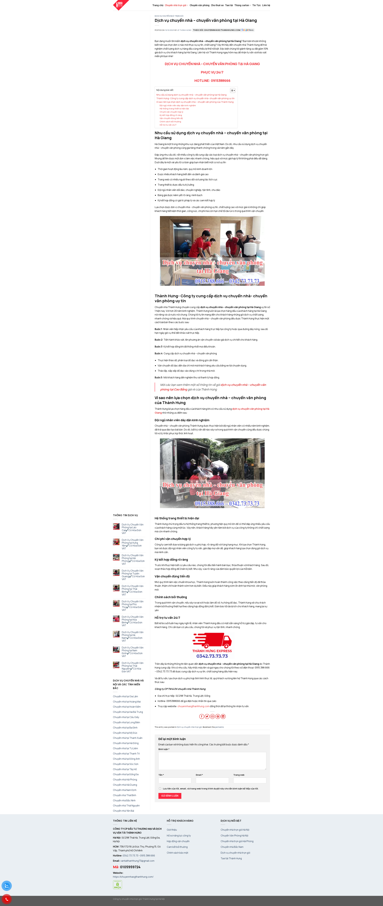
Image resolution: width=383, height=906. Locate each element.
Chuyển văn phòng (199, 5)
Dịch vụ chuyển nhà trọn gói (169, 16)
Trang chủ (157, 5)
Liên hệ (266, 5)
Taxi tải (229, 5)
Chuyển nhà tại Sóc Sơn (125, 764)
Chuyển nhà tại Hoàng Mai (127, 701)
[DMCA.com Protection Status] (117, 884)
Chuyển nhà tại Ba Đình (125, 727)
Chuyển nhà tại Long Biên (126, 722)
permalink (219, 727)
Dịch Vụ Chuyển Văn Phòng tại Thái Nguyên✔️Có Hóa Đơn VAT (132, 667)
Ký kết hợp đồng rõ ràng (171, 115)
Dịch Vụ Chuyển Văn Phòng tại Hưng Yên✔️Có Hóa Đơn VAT (132, 544)
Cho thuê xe (217, 5)
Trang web (238, 774)
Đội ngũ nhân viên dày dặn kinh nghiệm (178, 105)
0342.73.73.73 (130, 855)
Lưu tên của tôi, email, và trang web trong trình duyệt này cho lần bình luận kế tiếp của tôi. (211, 788)
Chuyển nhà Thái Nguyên (126, 805)
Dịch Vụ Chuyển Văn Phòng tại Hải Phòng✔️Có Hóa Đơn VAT (133, 559)
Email (199, 774)
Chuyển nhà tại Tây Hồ (125, 769)
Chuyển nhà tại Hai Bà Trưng (128, 712)
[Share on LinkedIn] (223, 716)
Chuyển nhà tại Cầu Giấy (126, 717)
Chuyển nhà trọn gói (175, 5)
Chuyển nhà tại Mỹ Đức (125, 732)
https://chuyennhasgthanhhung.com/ (133, 876)
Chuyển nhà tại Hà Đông (126, 743)
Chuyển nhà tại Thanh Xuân (127, 738)
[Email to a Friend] (212, 716)
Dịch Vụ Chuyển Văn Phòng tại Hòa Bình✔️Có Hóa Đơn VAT (132, 621)
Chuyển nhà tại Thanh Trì (126, 753)
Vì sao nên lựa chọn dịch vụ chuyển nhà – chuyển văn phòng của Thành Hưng (195, 101)
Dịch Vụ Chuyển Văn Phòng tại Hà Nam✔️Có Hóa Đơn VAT (132, 636)
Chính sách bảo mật (177, 852)
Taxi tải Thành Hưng (231, 858)
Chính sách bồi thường (170, 121)
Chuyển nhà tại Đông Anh (126, 758)
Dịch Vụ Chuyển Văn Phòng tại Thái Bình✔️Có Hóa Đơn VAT (132, 590)
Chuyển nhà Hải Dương (125, 784)
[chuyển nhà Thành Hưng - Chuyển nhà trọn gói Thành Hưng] (121, 5)
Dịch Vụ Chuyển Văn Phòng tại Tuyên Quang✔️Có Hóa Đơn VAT (133, 575)
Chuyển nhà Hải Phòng (125, 779)
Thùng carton (241, 5)
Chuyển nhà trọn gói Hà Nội (235, 829)
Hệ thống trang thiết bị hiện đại (174, 108)
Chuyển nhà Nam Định (124, 790)
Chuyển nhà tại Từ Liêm (125, 748)
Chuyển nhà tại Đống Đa (126, 774)
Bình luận (164, 749)
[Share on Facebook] (201, 716)
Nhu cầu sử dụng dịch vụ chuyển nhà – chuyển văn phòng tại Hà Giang (191, 94)
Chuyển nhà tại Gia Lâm (125, 696)
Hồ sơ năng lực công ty (179, 835)
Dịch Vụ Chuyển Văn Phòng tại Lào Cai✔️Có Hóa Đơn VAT (132, 529)
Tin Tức (256, 5)
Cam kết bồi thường (177, 847)
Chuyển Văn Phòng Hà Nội (234, 835)
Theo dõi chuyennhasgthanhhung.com (217, 30)
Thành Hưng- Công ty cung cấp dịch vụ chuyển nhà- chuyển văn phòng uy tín (195, 98)
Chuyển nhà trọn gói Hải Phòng (237, 841)
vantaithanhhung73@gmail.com (137, 860)
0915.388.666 (147, 855)
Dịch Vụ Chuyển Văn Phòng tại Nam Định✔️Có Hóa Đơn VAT (132, 652)
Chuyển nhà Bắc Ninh (124, 800)
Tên (161, 774)
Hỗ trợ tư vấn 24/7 (168, 124)
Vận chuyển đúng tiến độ (171, 118)
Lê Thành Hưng (184, 30)
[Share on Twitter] (207, 716)
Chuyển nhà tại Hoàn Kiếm (127, 706)
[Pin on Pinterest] (217, 716)
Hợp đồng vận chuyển (178, 841)
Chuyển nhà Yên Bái (123, 810)
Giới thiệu (172, 829)
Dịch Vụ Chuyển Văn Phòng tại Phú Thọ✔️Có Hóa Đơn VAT (132, 605)
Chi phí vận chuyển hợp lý (171, 111)
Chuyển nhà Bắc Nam (232, 847)
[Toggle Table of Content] (231, 90)
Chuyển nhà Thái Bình (124, 795)
